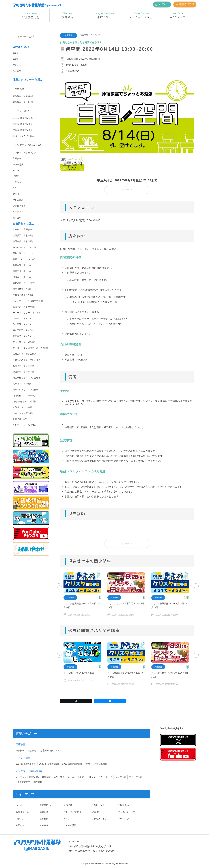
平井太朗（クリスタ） (23, 253)
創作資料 (17, 218)
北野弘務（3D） (20, 419)
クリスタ (17, 182)
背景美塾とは (46, 805)
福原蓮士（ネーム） (22, 277)
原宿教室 (19, 88)
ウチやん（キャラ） (22, 318)
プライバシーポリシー (128, 812)
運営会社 (96, 812)
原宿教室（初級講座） (23, 96)
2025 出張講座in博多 (23, 118)
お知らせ (44, 825)
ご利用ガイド (98, 805)
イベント (68, 818)
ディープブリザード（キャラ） (28, 312)
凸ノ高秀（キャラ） (22, 324)
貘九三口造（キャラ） (23, 330)
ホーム (19, 805)
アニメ (16, 194)
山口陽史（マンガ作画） (24, 395)
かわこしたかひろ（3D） (25, 425)
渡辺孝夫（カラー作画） (24, 306)
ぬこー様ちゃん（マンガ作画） (28, 377)
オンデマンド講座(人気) (24, 152)
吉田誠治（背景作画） (23, 235)
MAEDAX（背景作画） (23, 229)
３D (14, 188)
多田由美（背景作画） (23, 241)
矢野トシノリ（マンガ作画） (27, 389)
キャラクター (19, 212)
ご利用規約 (123, 805)
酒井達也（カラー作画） (24, 283)
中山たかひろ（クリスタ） (25, 247)
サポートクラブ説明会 (23, 136)
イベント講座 (22, 111)
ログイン (163, 4)
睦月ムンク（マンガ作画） (25, 354)
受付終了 (127, 190)
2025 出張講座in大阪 (23, 124)
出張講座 (17, 70)
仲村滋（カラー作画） (23, 294)
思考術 (16, 176)
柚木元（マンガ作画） (23, 413)
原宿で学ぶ (69, 805)
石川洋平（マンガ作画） (24, 366)
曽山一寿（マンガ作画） (24, 342)
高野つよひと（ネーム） (24, 259)
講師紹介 (44, 812)
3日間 (15, 53)
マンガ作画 (18, 200)
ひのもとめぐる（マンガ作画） (28, 360)
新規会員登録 (186, 4)
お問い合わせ (22, 825)
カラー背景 (18, 164)
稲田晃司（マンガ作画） (24, 372)
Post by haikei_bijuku (171, 728)
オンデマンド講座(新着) (28, 145)
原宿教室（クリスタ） (23, 102)
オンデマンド (19, 65)
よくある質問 (70, 825)
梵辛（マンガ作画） (22, 383)
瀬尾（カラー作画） (22, 289)
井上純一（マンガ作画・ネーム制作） (31, 348)
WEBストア (123, 818)
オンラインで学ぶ (72, 812)
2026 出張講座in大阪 (23, 130)
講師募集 (44, 818)
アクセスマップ (99, 818)
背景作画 (17, 158)
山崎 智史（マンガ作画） (25, 401)
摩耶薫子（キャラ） (22, 336)
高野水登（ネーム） (22, 265)
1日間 (15, 59)
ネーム (16, 170)
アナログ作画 (19, 206)
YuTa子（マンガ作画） (24, 407)
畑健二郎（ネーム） (22, 271)
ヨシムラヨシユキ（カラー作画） (29, 300)
